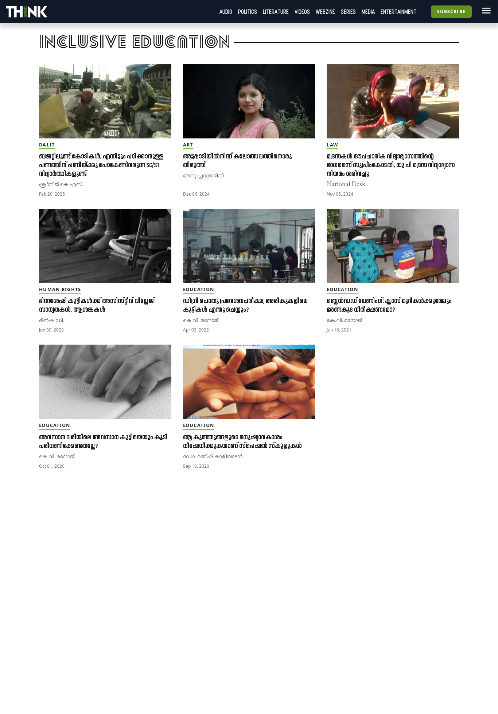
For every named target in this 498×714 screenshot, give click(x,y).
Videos (302, 11)
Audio (225, 11)
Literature (276, 11)
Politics (247, 11)
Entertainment (398, 11)
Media (368, 11)
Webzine (325, 11)
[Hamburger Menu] (485, 10)
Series (348, 11)
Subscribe (451, 11)
